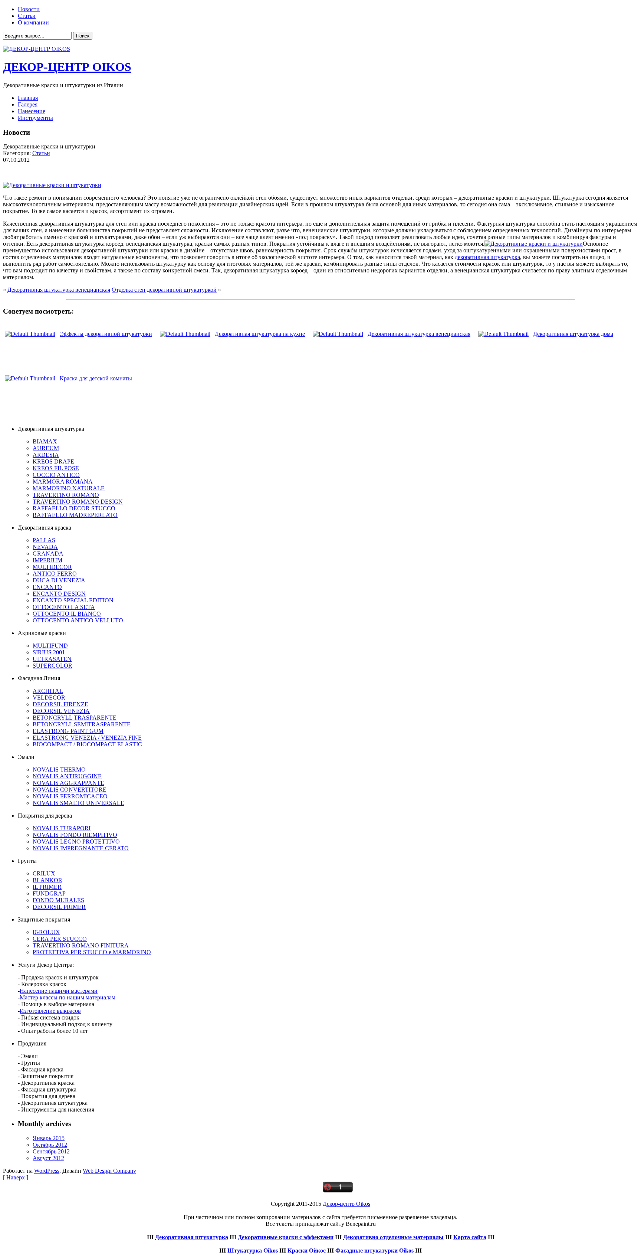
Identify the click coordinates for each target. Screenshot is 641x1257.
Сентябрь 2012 (51, 1151)
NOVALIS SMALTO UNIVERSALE (78, 803)
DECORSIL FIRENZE (60, 704)
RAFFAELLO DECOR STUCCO (74, 508)
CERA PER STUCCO (60, 939)
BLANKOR (47, 880)
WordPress (46, 1171)
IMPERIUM (47, 560)
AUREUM (46, 448)
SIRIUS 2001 (49, 652)
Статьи (27, 16)
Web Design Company (109, 1171)
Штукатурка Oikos (252, 1250)
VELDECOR (49, 697)
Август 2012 (48, 1158)
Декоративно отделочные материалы (393, 1237)
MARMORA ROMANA (63, 481)
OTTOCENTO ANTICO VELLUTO (78, 620)
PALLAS (44, 540)
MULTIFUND (50, 645)
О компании (33, 22)
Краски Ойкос (306, 1250)
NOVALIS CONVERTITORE (69, 789)
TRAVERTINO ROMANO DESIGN (78, 501)
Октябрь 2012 (50, 1145)
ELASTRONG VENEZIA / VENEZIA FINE (87, 737)
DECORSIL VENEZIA (61, 711)
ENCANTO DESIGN (59, 593)
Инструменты (35, 118)
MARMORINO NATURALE (69, 488)
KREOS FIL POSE (56, 468)
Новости (29, 9)
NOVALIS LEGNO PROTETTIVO (76, 841)
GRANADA (48, 553)
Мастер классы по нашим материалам (67, 997)
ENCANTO (47, 587)
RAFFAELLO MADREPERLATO (75, 515)
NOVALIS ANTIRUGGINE (67, 776)
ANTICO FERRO (55, 573)
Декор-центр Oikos (346, 1204)
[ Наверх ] (15, 1177)
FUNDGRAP (49, 893)
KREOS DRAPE (53, 461)
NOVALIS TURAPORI (62, 828)
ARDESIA (46, 455)
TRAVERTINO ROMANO (66, 495)
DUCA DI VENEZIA (59, 580)
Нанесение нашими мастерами (59, 991)
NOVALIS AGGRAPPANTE (68, 783)
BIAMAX (45, 441)
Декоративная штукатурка (191, 1237)
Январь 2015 (49, 1138)
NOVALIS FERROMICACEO (70, 796)
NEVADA (45, 547)
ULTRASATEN (52, 659)
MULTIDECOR (52, 567)
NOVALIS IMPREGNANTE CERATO (81, 848)
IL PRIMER (47, 887)
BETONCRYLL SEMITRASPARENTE (82, 724)
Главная (28, 98)
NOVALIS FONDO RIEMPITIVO (75, 835)
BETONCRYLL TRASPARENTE (74, 717)
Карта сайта (469, 1237)
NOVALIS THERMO (59, 769)
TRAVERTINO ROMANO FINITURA (81, 945)
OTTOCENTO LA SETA (64, 607)
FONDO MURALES (58, 900)
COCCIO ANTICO (56, 475)
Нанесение (31, 111)
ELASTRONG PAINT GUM (68, 731)
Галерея (27, 104)
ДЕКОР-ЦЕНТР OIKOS (67, 66)
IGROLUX (46, 932)
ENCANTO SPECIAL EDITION (73, 600)
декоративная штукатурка (487, 257)
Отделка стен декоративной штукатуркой (164, 290)
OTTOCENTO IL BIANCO (67, 614)
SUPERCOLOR (52, 665)
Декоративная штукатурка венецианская (58, 290)
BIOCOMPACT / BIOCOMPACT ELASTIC (87, 744)
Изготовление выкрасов (50, 1011)
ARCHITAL (48, 691)
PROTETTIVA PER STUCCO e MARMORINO (92, 952)
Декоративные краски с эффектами (285, 1237)
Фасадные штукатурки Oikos (374, 1250)
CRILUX (44, 873)
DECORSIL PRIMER (59, 907)
